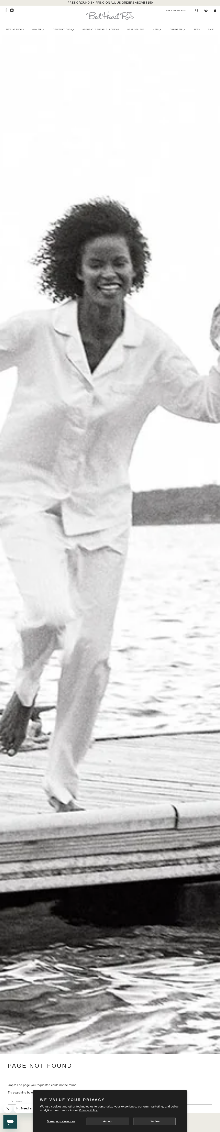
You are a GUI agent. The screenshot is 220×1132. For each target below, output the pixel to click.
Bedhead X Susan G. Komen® (100, 29)
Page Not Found (40, 1066)
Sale (211, 29)
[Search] (196, 10)
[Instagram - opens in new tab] (13, 11)
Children (176, 29)
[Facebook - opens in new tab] (7, 11)
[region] (110, 3)
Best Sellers (136, 29)
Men (155, 29)
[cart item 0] (215, 10)
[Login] (206, 10)
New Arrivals (15, 29)
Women (36, 29)
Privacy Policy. (88, 1110)
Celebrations (62, 29)
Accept (107, 1121)
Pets (197, 29)
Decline (155, 1121)
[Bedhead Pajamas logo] (110, 16)
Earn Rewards (176, 10)
